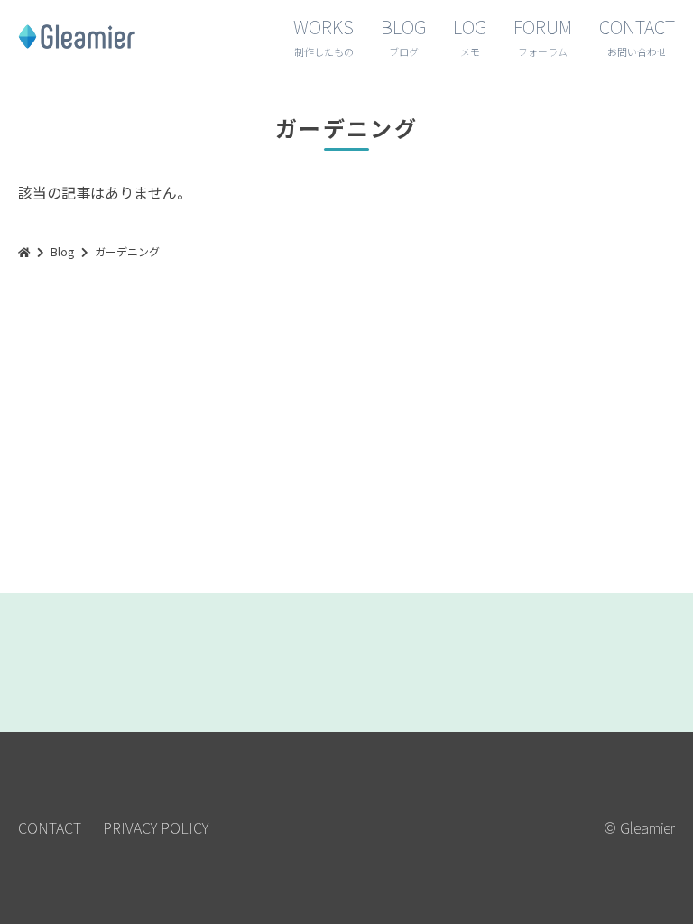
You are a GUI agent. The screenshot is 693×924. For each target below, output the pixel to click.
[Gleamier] (24, 251)
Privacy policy (155, 827)
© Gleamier (639, 827)
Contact (49, 827)
